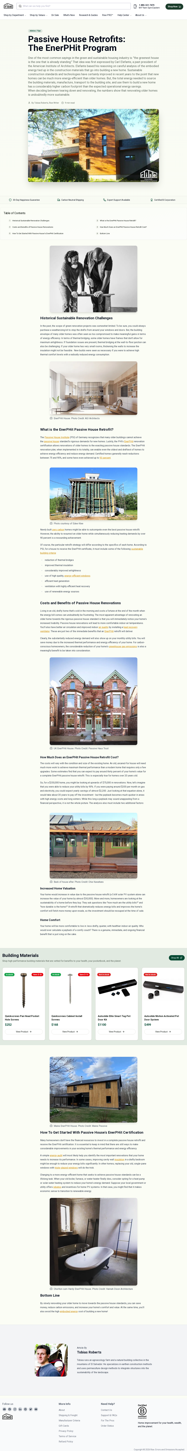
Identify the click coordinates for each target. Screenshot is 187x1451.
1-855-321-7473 (146, 5)
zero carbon (58, 529)
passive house (51, 441)
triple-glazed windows (66, 1167)
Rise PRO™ (107, 15)
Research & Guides (88, 15)
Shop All (175, 958)
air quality (103, 627)
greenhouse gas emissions (123, 646)
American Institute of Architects (53, 66)
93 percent (105, 457)
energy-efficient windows (77, 575)
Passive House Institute (57, 437)
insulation (119, 1159)
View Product (22, 1032)
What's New (69, 15)
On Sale (55, 15)
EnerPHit (128, 441)
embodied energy (69, 1311)
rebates (57, 1187)
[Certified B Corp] (142, 1411)
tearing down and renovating (77, 90)
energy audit (56, 1155)
